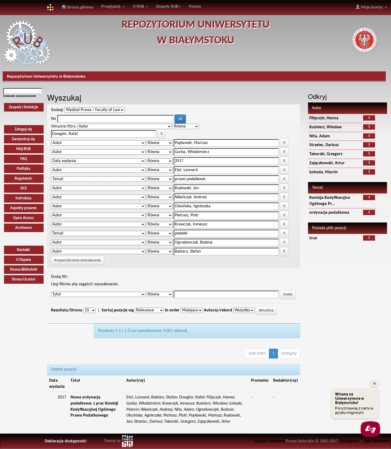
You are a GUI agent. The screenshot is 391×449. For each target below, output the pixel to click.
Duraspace (349, 441)
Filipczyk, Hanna (323, 118)
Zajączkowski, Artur (327, 163)
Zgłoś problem (376, 441)
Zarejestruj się (23, 139)
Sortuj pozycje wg (118, 310)
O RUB (139, 7)
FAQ (23, 159)
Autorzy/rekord (218, 310)
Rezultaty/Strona (66, 310)
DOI (23, 189)
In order (172, 310)
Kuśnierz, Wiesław (325, 127)
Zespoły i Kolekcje (23, 107)
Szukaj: (57, 110)
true (313, 238)
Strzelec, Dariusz (324, 145)
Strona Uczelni (23, 280)
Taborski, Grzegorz (325, 154)
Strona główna (79, 7)
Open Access (23, 218)
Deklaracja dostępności (65, 441)
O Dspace (23, 260)
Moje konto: (372, 7)
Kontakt (23, 250)
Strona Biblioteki (23, 270)
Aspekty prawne (23, 208)
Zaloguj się (23, 129)
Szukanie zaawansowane (19, 96)
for (53, 119)
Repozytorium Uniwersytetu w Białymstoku (46, 77)
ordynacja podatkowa (329, 213)
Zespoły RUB (167, 7)
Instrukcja (23, 198)
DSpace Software (269, 441)
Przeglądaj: (111, 7)
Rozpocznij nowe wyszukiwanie (78, 260)
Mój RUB (23, 149)
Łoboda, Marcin (323, 172)
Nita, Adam (319, 136)
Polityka (23, 169)
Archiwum (23, 228)
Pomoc (195, 7)
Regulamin (23, 179)
